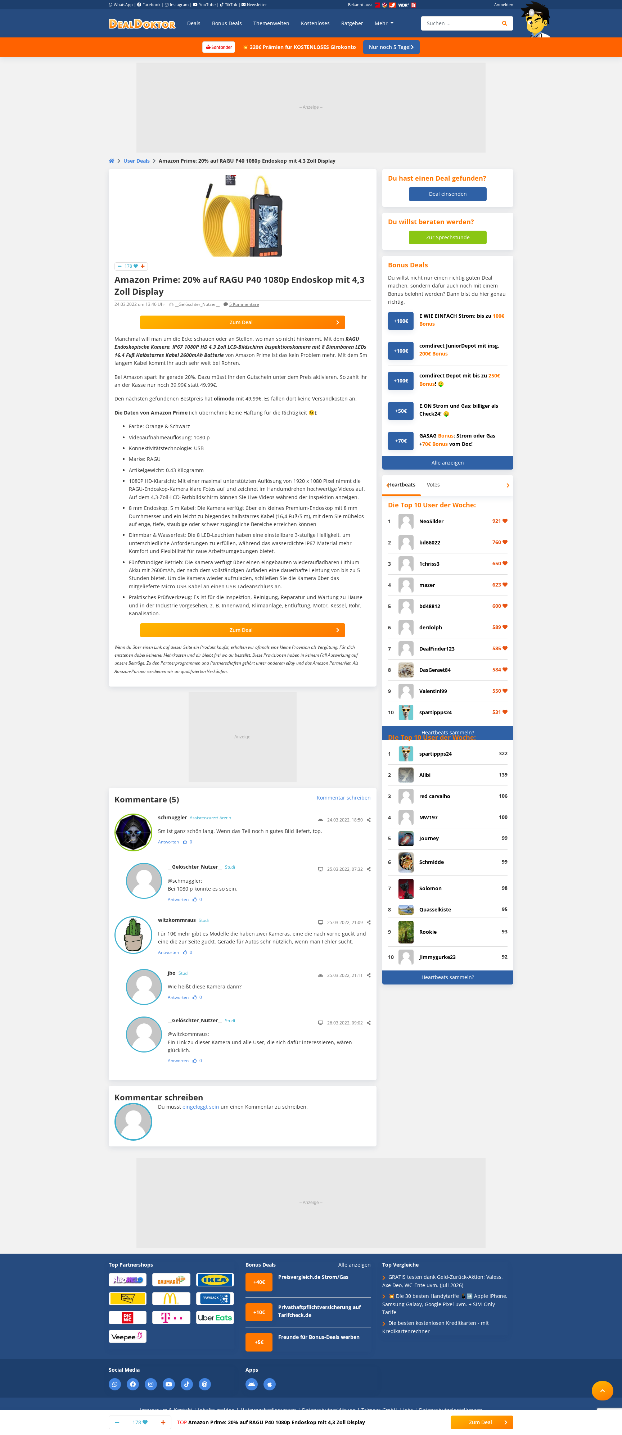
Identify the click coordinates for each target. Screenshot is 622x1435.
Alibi (425, 774)
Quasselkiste (435, 909)
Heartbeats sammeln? (448, 732)
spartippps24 (435, 712)
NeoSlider (431, 521)
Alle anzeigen (448, 462)
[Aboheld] (128, 1279)
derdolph (430, 627)
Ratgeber (352, 23)
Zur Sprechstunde (448, 237)
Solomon (430, 888)
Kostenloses (315, 23)
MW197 (428, 817)
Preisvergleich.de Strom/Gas (313, 1276)
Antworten (168, 842)
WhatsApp (123, 4)
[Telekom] (171, 1317)
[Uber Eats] (215, 1317)
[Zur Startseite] (538, 19)
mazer (427, 584)
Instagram (179, 4)
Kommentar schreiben (344, 797)
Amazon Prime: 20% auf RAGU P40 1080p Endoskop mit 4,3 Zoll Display (271, 1422)
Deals (193, 23)
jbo (178, 972)
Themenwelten (271, 23)
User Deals (136, 160)
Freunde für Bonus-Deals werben (319, 1337)
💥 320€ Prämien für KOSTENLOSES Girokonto (299, 47)
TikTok (231, 4)
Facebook (152, 4)
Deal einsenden (448, 193)
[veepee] (128, 1336)
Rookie (428, 931)
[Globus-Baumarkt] (171, 1279)
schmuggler (194, 817)
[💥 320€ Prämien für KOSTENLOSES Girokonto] (218, 47)
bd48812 (429, 606)
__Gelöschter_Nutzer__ (201, 866)
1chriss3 (429, 563)
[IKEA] (215, 1279)
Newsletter (257, 4)
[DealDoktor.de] (142, 23)
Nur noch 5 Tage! (390, 47)
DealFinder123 (437, 648)
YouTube (207, 4)
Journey (429, 838)
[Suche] (504, 23)
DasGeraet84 (435, 669)
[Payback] (215, 1298)
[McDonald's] (171, 1298)
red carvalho (434, 796)
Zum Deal (241, 322)
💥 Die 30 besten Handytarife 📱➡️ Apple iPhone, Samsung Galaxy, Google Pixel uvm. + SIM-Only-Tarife (445, 1304)
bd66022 (429, 542)
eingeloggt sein (200, 1106)
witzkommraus (183, 919)
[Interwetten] (128, 1298)
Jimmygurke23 (437, 957)
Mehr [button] (382, 23)
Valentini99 (433, 691)
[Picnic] (128, 1317)
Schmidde (431, 862)
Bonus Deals (227, 23)
